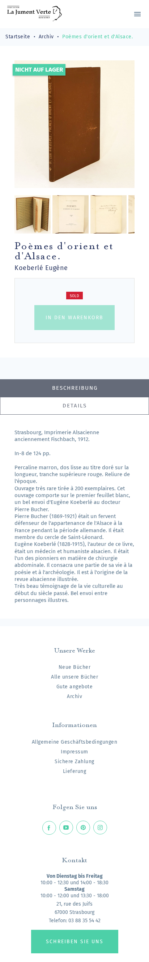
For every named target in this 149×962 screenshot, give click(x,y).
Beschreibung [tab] (75, 388)
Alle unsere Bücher (74, 677)
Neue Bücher (75, 667)
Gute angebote (74, 687)
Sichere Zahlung (74, 761)
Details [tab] (75, 405)
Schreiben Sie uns (74, 942)
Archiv (74, 696)
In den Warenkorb (74, 318)
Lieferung (74, 771)
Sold (74, 296)
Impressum (74, 752)
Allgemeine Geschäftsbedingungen (75, 742)
